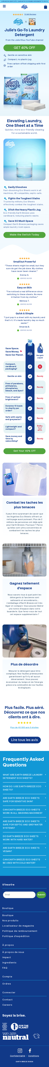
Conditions (33, 1056)
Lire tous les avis (24, 740)
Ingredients (9, 963)
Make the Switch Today (24, 235)
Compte (7, 977)
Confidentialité (17, 1056)
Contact (7, 1000)
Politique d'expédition (16, 936)
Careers (7, 1005)
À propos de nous (13, 952)
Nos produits (10, 921)
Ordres (6, 984)
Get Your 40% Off (24, 451)
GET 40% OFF (24, 48)
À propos (8, 945)
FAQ (4, 968)
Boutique (7, 908)
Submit (41, 895)
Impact (6, 957)
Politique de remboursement (19, 931)
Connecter (8, 993)
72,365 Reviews (30, 14)
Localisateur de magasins (18, 926)
